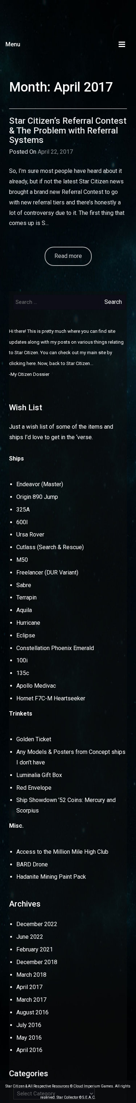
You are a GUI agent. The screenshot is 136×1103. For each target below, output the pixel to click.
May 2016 (29, 1037)
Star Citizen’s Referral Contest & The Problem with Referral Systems (68, 130)
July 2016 (28, 1025)
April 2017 (29, 987)
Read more (68, 256)
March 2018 (31, 974)
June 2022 (29, 936)
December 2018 (36, 962)
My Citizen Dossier (30, 374)
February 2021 (34, 949)
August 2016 (32, 1012)
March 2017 (31, 999)
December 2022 (36, 924)
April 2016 (29, 1050)
